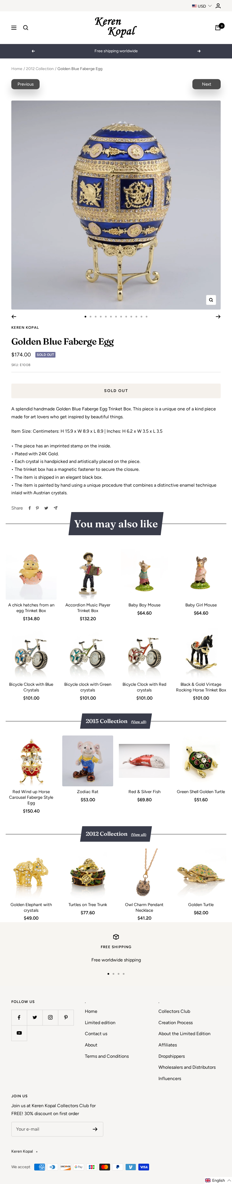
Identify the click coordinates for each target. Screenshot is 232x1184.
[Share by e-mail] (55, 508)
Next (206, 84)
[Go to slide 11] (136, 316)
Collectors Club (174, 1011)
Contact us (96, 1033)
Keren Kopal (25, 327)
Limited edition (100, 1022)
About (91, 1045)
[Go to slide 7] (116, 316)
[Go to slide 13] (146, 316)
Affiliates (167, 1045)
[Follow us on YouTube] (19, 1033)
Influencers (169, 1078)
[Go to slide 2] (90, 316)
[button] (218, 1180)
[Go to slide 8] (121, 316)
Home (16, 68)
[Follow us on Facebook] (19, 1017)
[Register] (95, 1129)
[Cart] (218, 27)
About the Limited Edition (184, 1033)
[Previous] (13, 317)
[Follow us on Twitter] (34, 1017)
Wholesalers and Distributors (187, 1067)
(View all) (138, 722)
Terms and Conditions (107, 1056)
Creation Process (175, 1022)
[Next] (218, 317)
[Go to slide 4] (101, 316)
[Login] (218, 5)
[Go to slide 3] (95, 316)
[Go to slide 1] (85, 316)
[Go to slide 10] (131, 316)
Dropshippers (171, 1056)
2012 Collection (40, 68)
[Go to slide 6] (111, 316)
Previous (26, 84)
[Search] (25, 27)
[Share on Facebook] (30, 508)
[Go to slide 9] (126, 316)
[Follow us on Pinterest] (66, 1017)
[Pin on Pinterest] (37, 508)
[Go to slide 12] (141, 316)
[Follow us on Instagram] (50, 1017)
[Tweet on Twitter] (46, 508)
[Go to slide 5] (106, 316)
